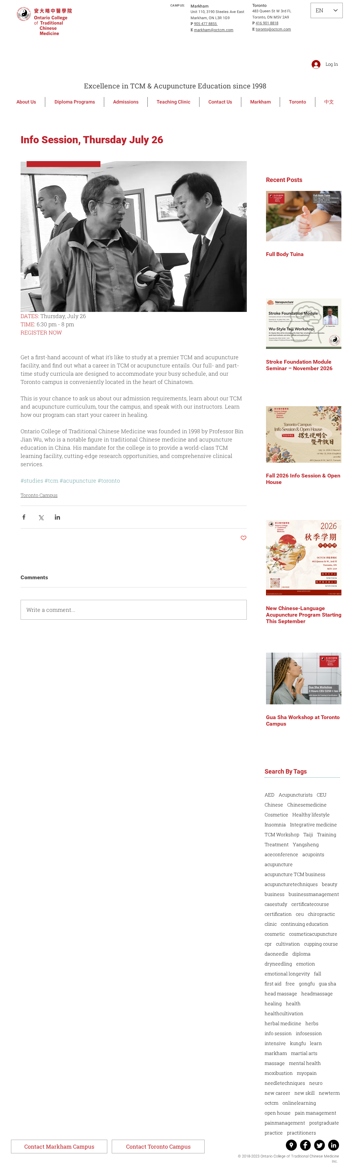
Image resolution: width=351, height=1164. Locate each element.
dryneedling (278, 964)
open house (278, 1113)
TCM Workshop (282, 834)
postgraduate (324, 1123)
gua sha (327, 983)
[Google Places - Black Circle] (291, 1145)
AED (270, 795)
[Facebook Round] (305, 1145)
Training (326, 834)
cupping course (321, 944)
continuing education (304, 924)
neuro (316, 1083)
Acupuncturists (296, 795)
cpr (268, 944)
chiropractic (321, 914)
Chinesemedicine (307, 805)
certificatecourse (310, 904)
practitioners (301, 1133)
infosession (309, 1033)
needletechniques (285, 1083)
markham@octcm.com (213, 30)
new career (277, 1093)
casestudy (276, 904)
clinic (271, 924)
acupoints (313, 854)
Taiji (308, 834)
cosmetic (275, 934)
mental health (305, 1063)
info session (278, 1033)
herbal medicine (283, 1023)
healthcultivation (284, 1013)
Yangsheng (306, 844)
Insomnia (275, 824)
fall (317, 974)
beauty (329, 884)
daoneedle (276, 954)
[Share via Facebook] (24, 517)
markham (276, 1053)
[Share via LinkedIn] (57, 517)
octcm (271, 1103)
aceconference (281, 854)
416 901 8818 (267, 23)
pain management (315, 1113)
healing (273, 1003)
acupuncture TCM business (295, 874)
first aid (273, 983)
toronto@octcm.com (273, 29)
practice (274, 1133)
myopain (307, 1073)
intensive (275, 1043)
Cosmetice (276, 814)
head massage (281, 993)
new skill (304, 1093)
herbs (311, 1023)
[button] (59, 1146)
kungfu (298, 1043)
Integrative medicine (313, 824)
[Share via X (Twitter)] (40, 517)
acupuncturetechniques (291, 884)
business (275, 894)
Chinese (274, 805)
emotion (305, 964)
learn (316, 1043)
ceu (300, 914)
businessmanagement (314, 894)
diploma (301, 954)
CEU (321, 795)
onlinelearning (299, 1103)
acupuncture (279, 864)
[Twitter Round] (319, 1145)
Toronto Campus (39, 495)
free (290, 983)
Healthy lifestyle (311, 814)
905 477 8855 (206, 24)
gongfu (307, 983)
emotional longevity (287, 974)
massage (275, 1063)
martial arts (304, 1053)
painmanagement (285, 1123)
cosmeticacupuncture (313, 934)
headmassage (317, 993)
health (293, 1003)
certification (278, 914)
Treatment (277, 844)
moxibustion (279, 1073)
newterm (329, 1093)
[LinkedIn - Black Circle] (333, 1145)
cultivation (288, 944)
